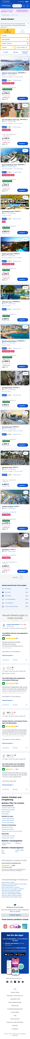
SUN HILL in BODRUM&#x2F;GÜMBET (11, 893)
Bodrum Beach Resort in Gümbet (10, 887)
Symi (3, 851)
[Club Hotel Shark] (15, 417)
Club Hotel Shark (7, 427)
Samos (3, 853)
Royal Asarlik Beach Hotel (9, 165)
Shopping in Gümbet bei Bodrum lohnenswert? (14, 884)
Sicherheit (15, 1025)
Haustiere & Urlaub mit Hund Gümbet (12, 831)
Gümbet (4, 844)
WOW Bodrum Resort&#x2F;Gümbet (11, 890)
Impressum (15, 1029)
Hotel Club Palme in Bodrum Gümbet (12, 895)
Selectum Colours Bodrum (9, 73)
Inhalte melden (15, 992)
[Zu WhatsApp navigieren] (22, 982)
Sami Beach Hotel (7, 388)
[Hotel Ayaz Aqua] (15, 292)
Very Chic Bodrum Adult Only (10, 119)
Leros (16, 851)
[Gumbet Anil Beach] (15, 497)
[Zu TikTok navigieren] (15, 982)
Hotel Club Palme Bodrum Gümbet (11, 892)
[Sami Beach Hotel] (15, 378)
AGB (15, 1015)
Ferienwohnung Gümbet (8, 809)
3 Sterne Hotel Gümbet (8, 822)
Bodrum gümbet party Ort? (9, 885)
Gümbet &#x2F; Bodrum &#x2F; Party (12, 897)
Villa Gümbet (5, 813)
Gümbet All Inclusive (7, 827)
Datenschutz (15, 1005)
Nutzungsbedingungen (15, 1002)
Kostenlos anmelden (22, 10)
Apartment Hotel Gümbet (8, 807)
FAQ (15, 989)
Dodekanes (18, 843)
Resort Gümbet (6, 811)
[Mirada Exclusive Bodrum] (15, 331)
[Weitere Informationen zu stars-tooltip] (25, 72)
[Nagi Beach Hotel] (15, 458)
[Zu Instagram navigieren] (11, 982)
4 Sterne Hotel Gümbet (8, 820)
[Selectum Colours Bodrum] (15, 63)
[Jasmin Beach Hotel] (15, 202)
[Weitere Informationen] (7, 99)
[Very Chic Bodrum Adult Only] (15, 110)
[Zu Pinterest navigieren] (19, 982)
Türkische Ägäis (19, 850)
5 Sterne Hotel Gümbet (8, 818)
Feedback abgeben (15, 915)
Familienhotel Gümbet (8, 829)
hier (6, 27)
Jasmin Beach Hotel (8, 211)
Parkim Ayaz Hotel (7, 254)
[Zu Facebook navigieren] (7, 982)
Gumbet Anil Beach (8, 506)
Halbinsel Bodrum (6, 843)
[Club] (10, 11)
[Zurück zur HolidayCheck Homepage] (6, 6)
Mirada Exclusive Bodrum (9, 341)
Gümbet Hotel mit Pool (8, 838)
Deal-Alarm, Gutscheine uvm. (15, 995)
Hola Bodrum (6, 549)
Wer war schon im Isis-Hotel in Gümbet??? (13, 889)
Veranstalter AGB (15, 999)
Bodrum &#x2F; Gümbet (8, 882)
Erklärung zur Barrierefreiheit (15, 1022)
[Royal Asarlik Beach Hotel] (15, 155)
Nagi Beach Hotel (7, 467)
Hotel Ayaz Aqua (7, 302)
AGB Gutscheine (15, 1019)
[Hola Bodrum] (15, 540)
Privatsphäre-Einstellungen (15, 1009)
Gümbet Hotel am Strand (8, 835)
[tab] (7, 31)
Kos (3, 850)
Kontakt (20, 1)
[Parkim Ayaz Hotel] (15, 244)
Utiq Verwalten (15, 1012)
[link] (24, 5)
